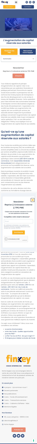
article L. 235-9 (24, 285)
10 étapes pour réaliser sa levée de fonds (20, 338)
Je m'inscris (18, 232)
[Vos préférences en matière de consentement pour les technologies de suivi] (33, 440)
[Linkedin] (33, 2)
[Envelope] (30, 2)
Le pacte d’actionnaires (13, 329)
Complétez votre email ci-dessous (16, 217)
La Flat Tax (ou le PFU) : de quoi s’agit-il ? (19, 336)
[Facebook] (27, 2)
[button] (16, 2)
